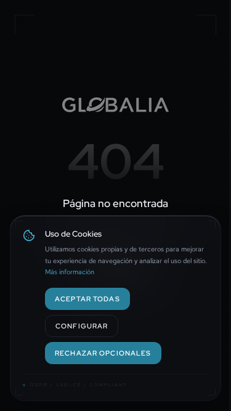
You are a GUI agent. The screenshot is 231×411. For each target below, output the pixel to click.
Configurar (81, 325)
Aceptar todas (87, 298)
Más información (69, 271)
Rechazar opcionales (103, 352)
